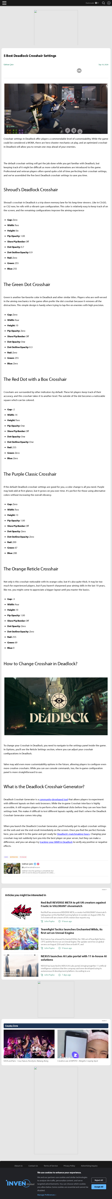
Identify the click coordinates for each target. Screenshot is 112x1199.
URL (79, 70)
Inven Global (15, 3)
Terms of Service (51, 1165)
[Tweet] (32, 70)
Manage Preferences (46, 1194)
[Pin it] (67, 70)
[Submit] (56, 70)
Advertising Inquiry (89, 1165)
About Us (18, 1165)
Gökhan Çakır (27, 864)
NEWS (6, 857)
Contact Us (33, 1165)
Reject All (99, 1180)
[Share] (44, 70)
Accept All (98, 1186)
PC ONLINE (23, 857)
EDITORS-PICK (14, 857)
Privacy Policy (69, 1165)
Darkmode (90, 3)
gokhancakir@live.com (32, 867)
